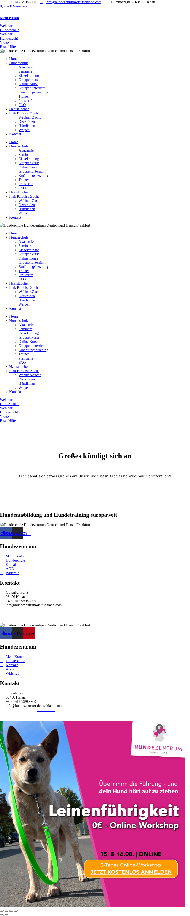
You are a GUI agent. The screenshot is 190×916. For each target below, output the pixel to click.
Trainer (24, 96)
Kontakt (15, 134)
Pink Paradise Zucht (24, 113)
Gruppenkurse (29, 80)
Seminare (25, 71)
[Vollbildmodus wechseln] (6, 911)
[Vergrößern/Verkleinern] (2, 911)
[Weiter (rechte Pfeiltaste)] (6, 915)
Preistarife (26, 101)
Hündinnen (27, 126)
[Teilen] (11, 911)
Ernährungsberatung (33, 92)
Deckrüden (27, 121)
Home (13, 59)
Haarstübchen (19, 109)
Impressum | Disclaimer (17, 621)
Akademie (26, 67)
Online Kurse (28, 84)
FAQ (22, 105)
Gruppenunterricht (32, 88)
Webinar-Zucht (30, 117)
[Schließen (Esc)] (16, 911)
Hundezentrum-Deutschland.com (28, 613)
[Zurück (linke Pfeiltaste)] (2, 915)
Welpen (24, 130)
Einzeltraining (29, 75)
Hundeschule (18, 63)
